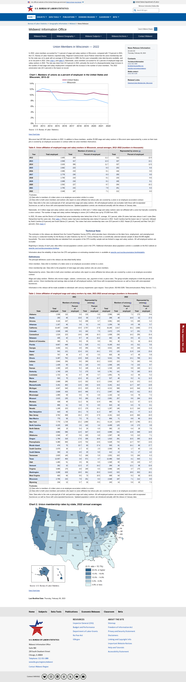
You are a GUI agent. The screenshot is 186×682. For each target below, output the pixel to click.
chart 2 (42, 224)
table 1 (58, 219)
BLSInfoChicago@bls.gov (135, 66)
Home (32, 611)
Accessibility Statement (118, 651)
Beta (120, 611)
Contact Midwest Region (38, 666)
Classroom (109, 611)
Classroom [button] (104, 17)
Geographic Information (58, 23)
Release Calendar (145, 6)
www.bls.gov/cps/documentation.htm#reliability (128, 252)
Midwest (73, 23)
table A (61, 61)
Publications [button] (69, 17)
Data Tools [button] (54, 17)
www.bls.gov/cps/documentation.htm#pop (44, 248)
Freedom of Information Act (120, 627)
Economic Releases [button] (87, 17)
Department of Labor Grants (85, 631)
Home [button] (30, 17)
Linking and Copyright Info (119, 639)
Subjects (42, 611)
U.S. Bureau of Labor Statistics (52, 8)
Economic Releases (91, 611)
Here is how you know (73, 2)
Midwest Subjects (92, 36)
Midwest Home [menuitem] (40, 36)
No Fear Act (78, 635)
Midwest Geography (65, 36)
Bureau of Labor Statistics (37, 23)
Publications (71, 611)
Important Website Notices (120, 643)
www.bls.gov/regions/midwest (137, 68)
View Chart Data (34, 134)
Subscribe (155, 6)
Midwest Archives (119, 36)
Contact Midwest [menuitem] (145, 36)
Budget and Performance (84, 627)
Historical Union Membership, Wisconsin (140, 83)
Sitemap (111, 623)
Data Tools (56, 611)
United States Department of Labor (147, 2)
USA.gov (76, 639)
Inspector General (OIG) (83, 623)
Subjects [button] (41, 17)
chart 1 (52, 61)
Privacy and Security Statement (121, 631)
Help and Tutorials (116, 647)
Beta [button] (115, 17)
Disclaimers (113, 635)
